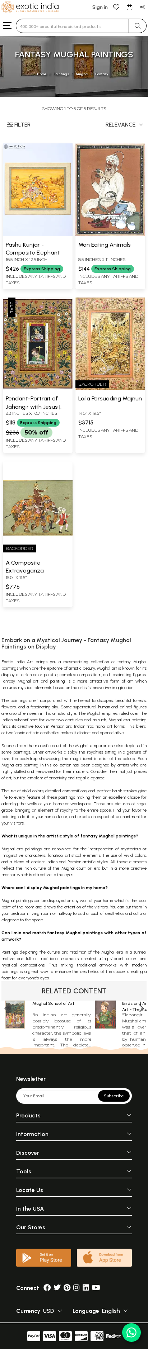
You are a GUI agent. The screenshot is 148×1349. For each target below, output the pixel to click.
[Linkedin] (86, 1287)
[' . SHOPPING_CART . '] (129, 7)
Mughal (82, 74)
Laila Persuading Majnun (110, 398)
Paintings (61, 74)
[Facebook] (47, 1287)
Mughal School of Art (53, 1003)
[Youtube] (96, 1287)
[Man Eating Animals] (110, 234)
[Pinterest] (67, 1287)
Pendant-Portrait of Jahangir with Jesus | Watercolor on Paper (33, 406)
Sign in (100, 7)
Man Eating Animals (104, 244)
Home (42, 74)
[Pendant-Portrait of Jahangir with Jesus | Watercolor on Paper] (38, 388)
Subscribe (114, 1095)
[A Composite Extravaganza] (38, 552)
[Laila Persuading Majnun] (110, 388)
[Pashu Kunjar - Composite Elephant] (38, 234)
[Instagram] (76, 1287)
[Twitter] (57, 1287)
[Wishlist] (116, 7)
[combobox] (72, 26)
